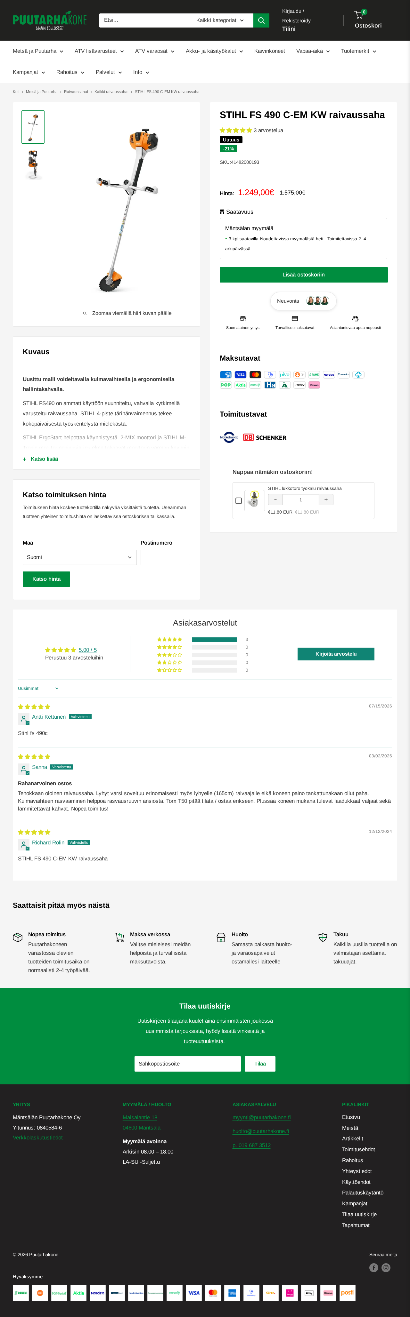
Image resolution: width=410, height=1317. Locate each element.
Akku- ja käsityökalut (211, 51)
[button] (237, 130)
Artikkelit (352, 1139)
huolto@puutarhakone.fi (261, 1131)
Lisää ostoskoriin (304, 274)
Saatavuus (239, 211)
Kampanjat (25, 72)
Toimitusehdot (358, 1149)
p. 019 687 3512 (252, 1145)
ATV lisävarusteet (96, 51)
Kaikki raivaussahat (111, 92)
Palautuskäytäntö (362, 1193)
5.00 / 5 (88, 650)
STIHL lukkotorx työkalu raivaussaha (305, 488)
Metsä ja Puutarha (34, 51)
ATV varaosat (151, 51)
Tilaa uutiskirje (359, 1214)
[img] (34, 707)
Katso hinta (46, 579)
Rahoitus (67, 72)
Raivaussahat (76, 92)
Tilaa (260, 1064)
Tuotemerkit (355, 51)
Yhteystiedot (357, 1171)
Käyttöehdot (356, 1182)
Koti (16, 92)
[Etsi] (261, 20)
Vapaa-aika (309, 51)
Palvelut (105, 72)
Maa (28, 543)
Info (137, 72)
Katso (255, 506)
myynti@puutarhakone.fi (262, 1117)
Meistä (350, 1128)
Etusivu (351, 1117)
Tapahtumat (356, 1225)
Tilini (289, 29)
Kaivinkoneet (269, 51)
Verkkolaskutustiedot (38, 1138)
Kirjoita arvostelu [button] (336, 654)
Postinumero (156, 543)
